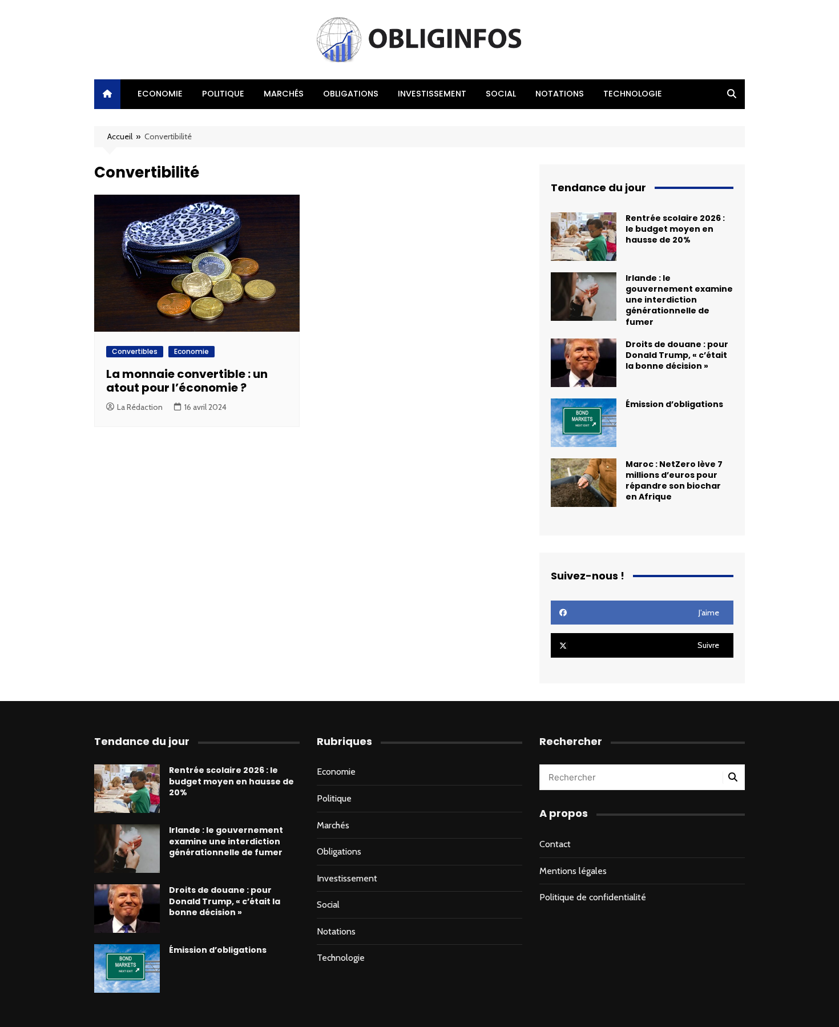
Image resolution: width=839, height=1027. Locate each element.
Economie (160, 93)
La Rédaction (140, 407)
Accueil (119, 136)
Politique (223, 93)
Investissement (432, 93)
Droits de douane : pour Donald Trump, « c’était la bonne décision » (677, 355)
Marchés (284, 93)
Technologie (632, 93)
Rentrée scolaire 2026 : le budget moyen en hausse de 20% (675, 228)
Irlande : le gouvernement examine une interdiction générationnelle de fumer (679, 300)
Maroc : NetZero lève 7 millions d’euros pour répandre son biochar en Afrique (674, 480)
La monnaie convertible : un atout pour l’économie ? (187, 381)
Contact (555, 844)
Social (501, 93)
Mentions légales (573, 870)
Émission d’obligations (674, 404)
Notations (559, 93)
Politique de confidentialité (592, 897)
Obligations (350, 93)
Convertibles (135, 351)
